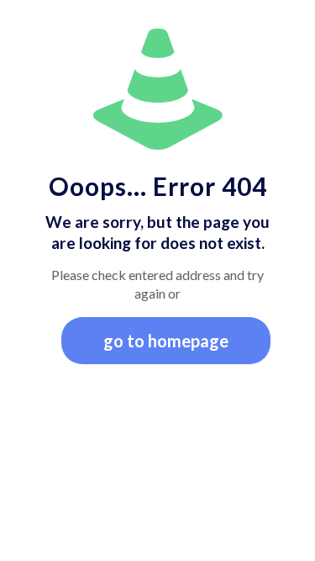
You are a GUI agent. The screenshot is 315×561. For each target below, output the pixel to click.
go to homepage (165, 341)
